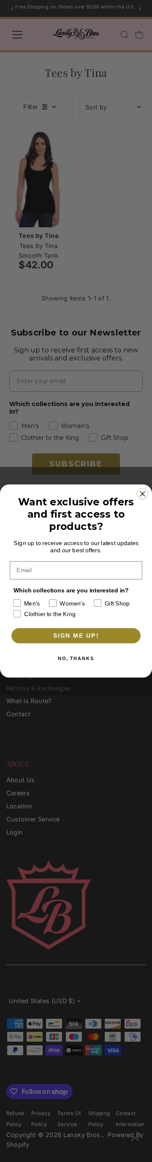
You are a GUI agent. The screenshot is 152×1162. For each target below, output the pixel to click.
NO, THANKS (76, 658)
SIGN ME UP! (76, 636)
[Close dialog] (142, 493)
